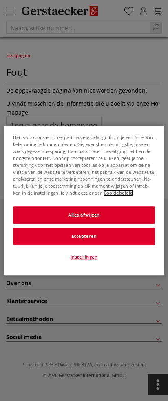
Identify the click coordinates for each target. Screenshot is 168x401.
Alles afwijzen (84, 215)
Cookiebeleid (118, 193)
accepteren (84, 236)
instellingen (84, 257)
